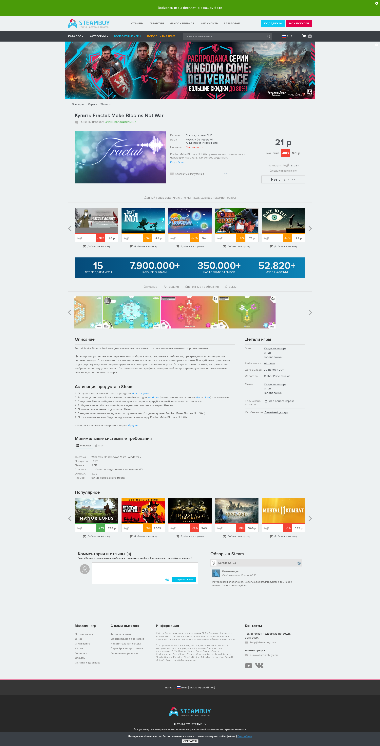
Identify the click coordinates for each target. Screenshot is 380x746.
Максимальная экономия (127, 639)
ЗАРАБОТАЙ (232, 23)
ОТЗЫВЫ (137, 23)
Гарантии (81, 653)
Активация (171, 287)
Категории (97, 36)
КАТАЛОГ (74, 36)
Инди (267, 352)
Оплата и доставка (87, 662)
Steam (104, 104)
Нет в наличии (283, 179)
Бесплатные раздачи (124, 653)
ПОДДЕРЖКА (273, 23)
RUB (289, 36)
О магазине (82, 643)
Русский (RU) (206, 687)
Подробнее (177, 162)
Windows (153, 397)
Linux (207, 397)
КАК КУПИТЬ (209, 23)
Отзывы (231, 287)
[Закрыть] (376, 3)
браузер (134, 425)
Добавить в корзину (98, 246)
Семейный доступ (276, 412)
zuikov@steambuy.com (264, 655)
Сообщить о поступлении (189, 174)
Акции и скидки (120, 634)
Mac (198, 397)
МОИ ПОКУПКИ (299, 23)
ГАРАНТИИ (156, 23)
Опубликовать (184, 579)
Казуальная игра (275, 348)
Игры (91, 104)
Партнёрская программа (126, 648)
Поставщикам (84, 634)
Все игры (78, 104)
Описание (150, 287)
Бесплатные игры (127, 36)
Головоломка (273, 357)
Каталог (80, 648)
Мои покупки (140, 393)
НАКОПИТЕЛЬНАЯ (182, 23)
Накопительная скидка (125, 643)
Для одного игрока (281, 401)
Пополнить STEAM (161, 36)
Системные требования (202, 287)
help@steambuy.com (263, 642)
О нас (78, 639)
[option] (96, 228)
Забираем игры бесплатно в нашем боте (190, 8)
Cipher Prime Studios (277, 376)
